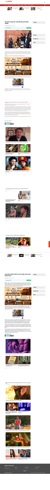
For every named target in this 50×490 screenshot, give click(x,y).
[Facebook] (23, 470)
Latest (34, 42)
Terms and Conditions (7, 468)
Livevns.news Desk (7, 25)
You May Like (35, 38)
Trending (34, 22)
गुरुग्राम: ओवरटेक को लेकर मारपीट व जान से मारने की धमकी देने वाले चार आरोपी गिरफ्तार (18, 102)
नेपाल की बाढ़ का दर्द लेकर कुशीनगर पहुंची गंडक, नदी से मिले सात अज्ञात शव (16, 55)
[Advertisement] (25, 15)
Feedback (16, 468)
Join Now (29, 280)
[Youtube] (26, 470)
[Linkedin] (25, 470)
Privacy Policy (26, 468)
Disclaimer (36, 468)
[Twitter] (24, 470)
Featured (34, 35)
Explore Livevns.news (9, 465)
